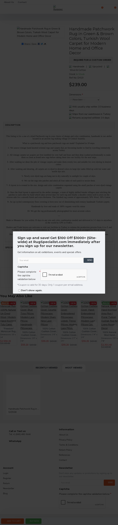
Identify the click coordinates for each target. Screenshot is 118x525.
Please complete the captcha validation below (27, 275)
